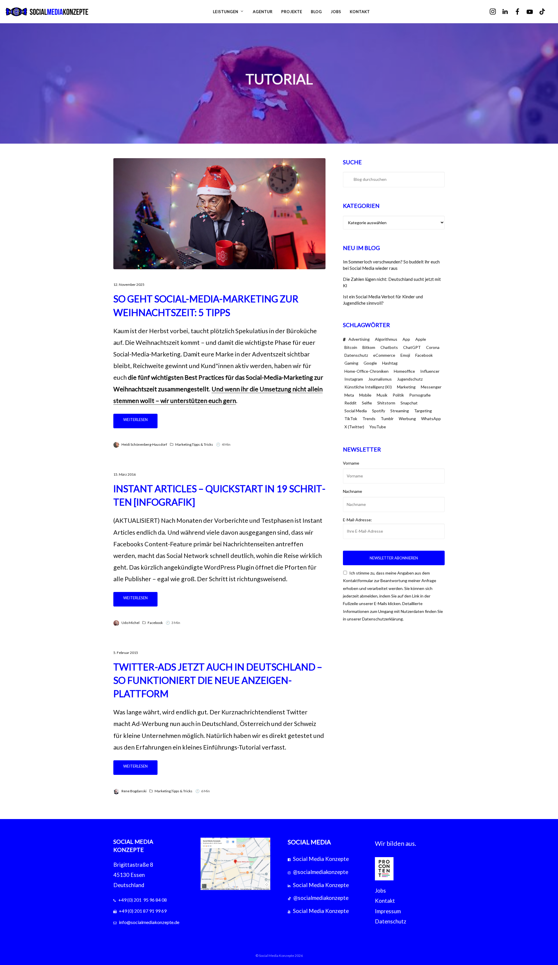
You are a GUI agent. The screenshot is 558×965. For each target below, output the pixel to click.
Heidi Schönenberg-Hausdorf (144, 444)
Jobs (380, 890)
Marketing (183, 444)
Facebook (155, 622)
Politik (398, 395)
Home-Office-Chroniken (366, 371)
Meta (349, 395)
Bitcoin (350, 347)
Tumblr (387, 418)
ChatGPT (412, 347)
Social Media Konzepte (321, 859)
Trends (368, 418)
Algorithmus (386, 339)
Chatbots (389, 347)
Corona (432, 347)
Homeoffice (404, 371)
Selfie (367, 402)
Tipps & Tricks (202, 444)
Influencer (429, 371)
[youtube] (533, 12)
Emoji (405, 355)
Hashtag (390, 363)
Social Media (355, 410)
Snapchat (409, 402)
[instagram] (497, 12)
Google (370, 363)
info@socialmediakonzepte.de (149, 922)
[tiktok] (546, 12)
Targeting (423, 410)
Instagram (353, 379)
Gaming (351, 363)
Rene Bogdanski (133, 791)
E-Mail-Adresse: (357, 519)
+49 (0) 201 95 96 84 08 (142, 899)
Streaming (399, 410)
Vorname (351, 463)
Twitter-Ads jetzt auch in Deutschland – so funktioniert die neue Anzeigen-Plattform (217, 680)
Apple (420, 339)
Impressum (388, 911)
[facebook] (521, 12)
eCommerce (384, 355)
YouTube (377, 426)
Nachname (352, 491)
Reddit (350, 402)
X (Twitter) (354, 426)
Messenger (431, 386)
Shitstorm (386, 402)
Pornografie (420, 395)
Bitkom (368, 347)
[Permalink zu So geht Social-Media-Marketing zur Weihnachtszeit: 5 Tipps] (219, 213)
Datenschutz (356, 355)
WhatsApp (431, 418)
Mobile (365, 395)
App (406, 339)
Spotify (378, 410)
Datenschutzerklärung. (383, 618)
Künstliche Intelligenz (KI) (368, 386)
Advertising (359, 339)
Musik (382, 395)
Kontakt (385, 901)
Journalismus (380, 379)
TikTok (350, 418)
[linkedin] (509, 12)
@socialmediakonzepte (320, 872)
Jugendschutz (410, 379)
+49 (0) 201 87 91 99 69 (143, 911)
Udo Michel (130, 622)
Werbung (407, 418)
